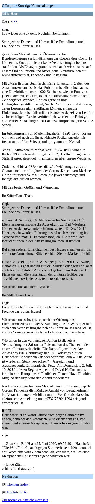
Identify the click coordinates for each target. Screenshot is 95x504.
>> (15, 21)
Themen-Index (17, 484)
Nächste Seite (17, 492)
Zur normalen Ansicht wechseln (25, 500)
